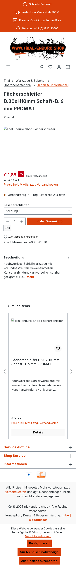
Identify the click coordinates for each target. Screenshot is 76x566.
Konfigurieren (39, 543)
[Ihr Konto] (59, 66)
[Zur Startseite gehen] (38, 48)
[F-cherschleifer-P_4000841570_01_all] (38, 147)
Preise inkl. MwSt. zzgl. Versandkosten (31, 184)
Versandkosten (15, 492)
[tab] (37, 267)
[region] (38, 147)
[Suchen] (41, 66)
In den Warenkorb (50, 221)
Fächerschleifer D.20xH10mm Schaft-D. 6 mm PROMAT (35, 362)
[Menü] (8, 66)
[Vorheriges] (4, 371)
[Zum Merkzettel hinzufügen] (58, 348)
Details (38, 432)
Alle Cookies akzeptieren (39, 561)
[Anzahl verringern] (7, 221)
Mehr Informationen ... (38, 536)
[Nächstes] (71, 371)
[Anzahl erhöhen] (22, 221)
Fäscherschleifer (16, 205)
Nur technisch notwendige (39, 552)
